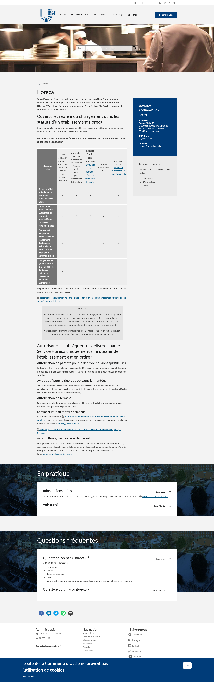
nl (142, 3)
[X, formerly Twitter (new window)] (169, 3)
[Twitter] (56, 613)
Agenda (87, 647)
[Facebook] (41, 613)
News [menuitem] (114, 15)
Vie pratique (89, 633)
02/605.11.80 (44, 638)
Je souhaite (133, 15)
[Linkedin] (48, 613)
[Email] (70, 613)
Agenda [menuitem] (122, 15)
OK (187, 665)
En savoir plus (27, 676)
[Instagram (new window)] (164, 3)
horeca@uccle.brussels (68, 424)
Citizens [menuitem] (62, 15)
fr (135, 3)
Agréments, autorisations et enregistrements (119, 171)
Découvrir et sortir (92, 637)
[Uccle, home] (48, 14)
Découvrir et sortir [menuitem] (80, 15)
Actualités (88, 644)
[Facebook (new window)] (160, 3)
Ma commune (90, 640)
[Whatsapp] (63, 613)
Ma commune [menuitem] (100, 15)
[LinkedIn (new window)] (174, 3)
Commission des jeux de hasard (57, 454)
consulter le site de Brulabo (155, 497)
